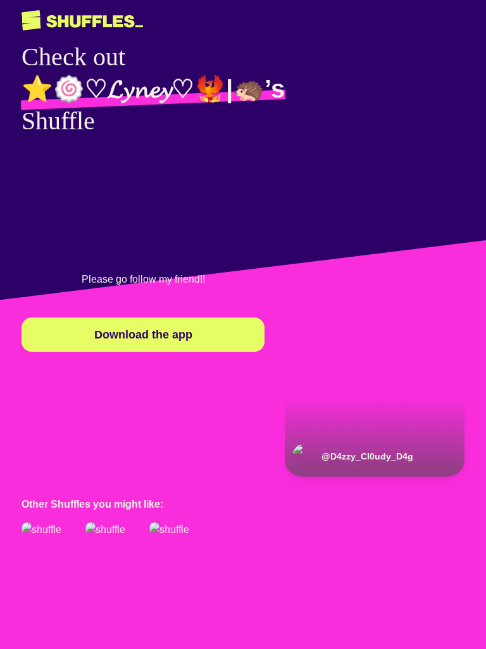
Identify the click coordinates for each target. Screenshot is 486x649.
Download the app (143, 334)
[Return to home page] (82, 20)
